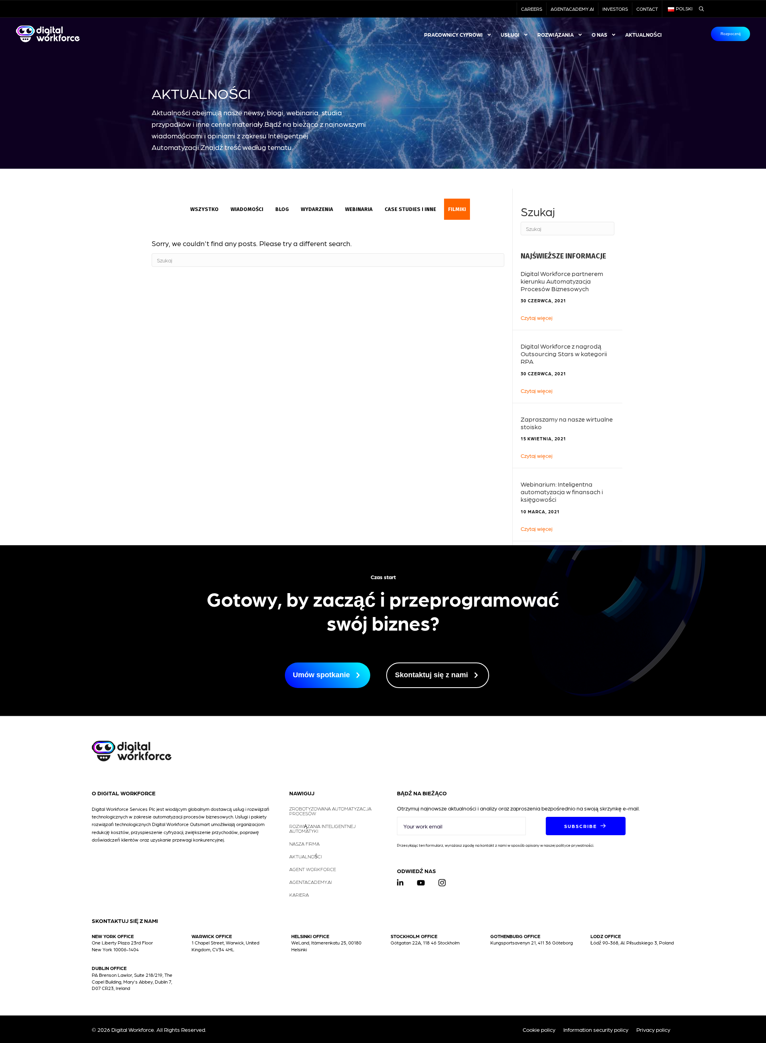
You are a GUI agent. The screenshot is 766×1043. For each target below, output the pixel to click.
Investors (615, 9)
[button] (586, 826)
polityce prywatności (574, 845)
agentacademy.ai (572, 9)
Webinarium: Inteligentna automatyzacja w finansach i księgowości (562, 491)
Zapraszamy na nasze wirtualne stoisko (567, 423)
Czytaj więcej (537, 317)
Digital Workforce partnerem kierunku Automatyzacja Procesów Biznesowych (562, 281)
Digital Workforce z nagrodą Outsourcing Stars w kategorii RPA (564, 353)
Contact (647, 9)
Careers (531, 9)
